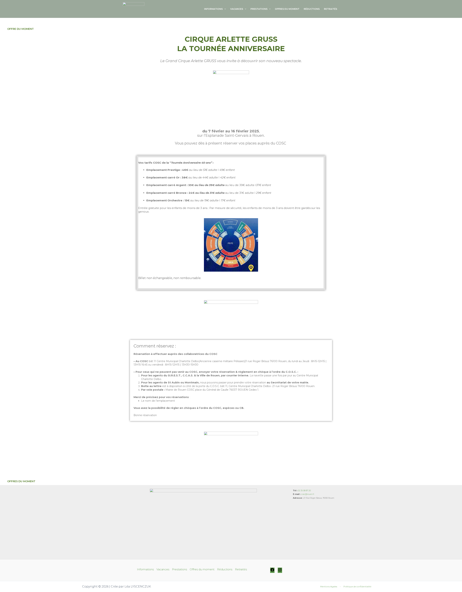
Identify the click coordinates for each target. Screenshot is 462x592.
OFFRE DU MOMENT (20, 29)
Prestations (258, 9)
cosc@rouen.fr (307, 494)
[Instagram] (280, 571)
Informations (213, 9)
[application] (224, 9)
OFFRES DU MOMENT (21, 481)
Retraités (330, 9)
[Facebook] (272, 571)
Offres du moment (287, 9)
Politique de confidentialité (357, 586)
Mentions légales (328, 586)
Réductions (312, 9)
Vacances (236, 9)
